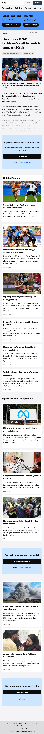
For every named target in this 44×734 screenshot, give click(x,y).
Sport (5, 33)
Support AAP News (22, 692)
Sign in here (27, 162)
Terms (8, 723)
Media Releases (22, 726)
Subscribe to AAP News (11, 25)
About (26, 723)
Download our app (31, 25)
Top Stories (7, 8)
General (37, 8)
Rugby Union (28, 53)
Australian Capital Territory (12, 53)
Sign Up (37, 3)
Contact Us (34, 723)
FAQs (20, 723)
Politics (18, 8)
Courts (28, 8)
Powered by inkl (22, 728)
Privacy (15, 723)
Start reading (22, 156)
